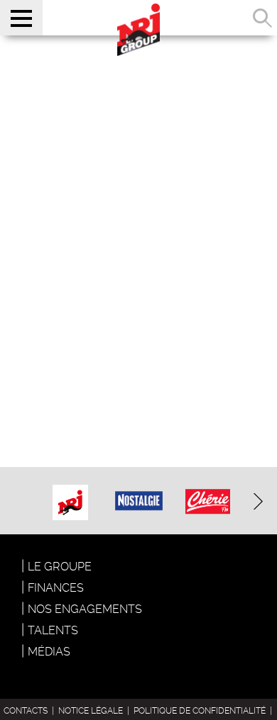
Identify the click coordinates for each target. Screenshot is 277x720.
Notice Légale (90, 711)
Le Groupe (60, 566)
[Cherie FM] (207, 493)
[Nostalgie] (139, 491)
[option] (70, 500)
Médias (49, 651)
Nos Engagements (85, 609)
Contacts (26, 711)
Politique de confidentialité (200, 711)
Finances (56, 588)
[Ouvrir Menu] (21, 17)
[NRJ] (70, 499)
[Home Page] (138, 28)
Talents (53, 630)
